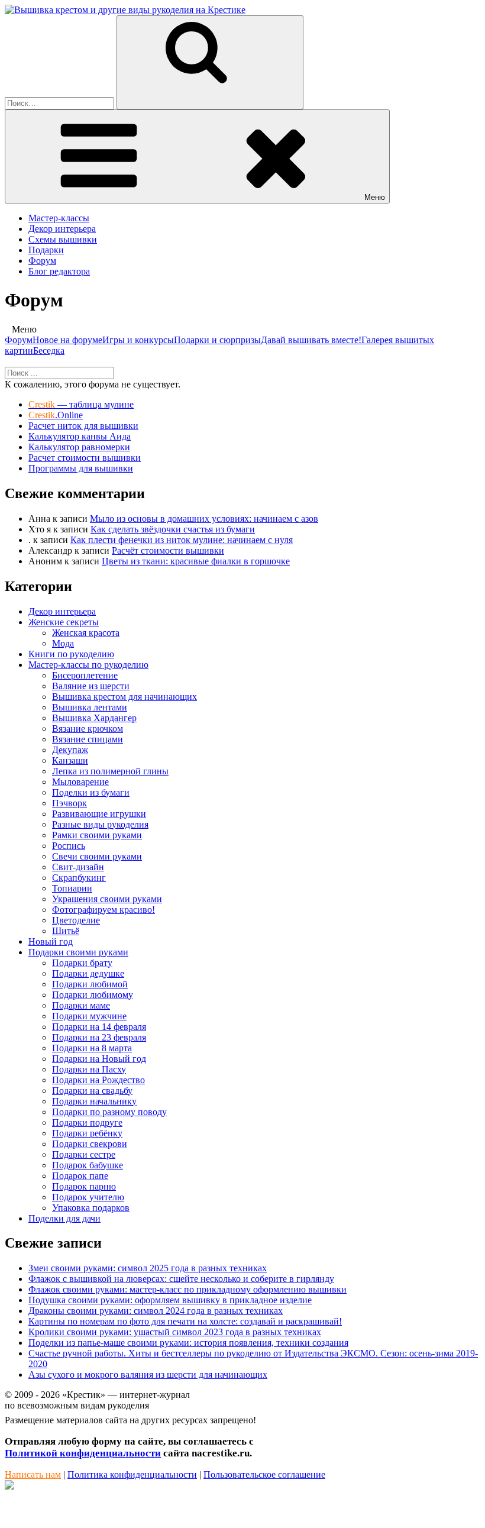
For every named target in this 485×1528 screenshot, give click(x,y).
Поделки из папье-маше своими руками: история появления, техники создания (188, 1343)
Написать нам (33, 1474)
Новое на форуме (67, 340)
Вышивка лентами (89, 707)
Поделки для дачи (64, 1218)
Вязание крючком (87, 728)
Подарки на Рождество (98, 1080)
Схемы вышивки (62, 239)
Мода (63, 643)
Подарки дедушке (88, 973)
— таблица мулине (81, 404)
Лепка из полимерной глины (110, 771)
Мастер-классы (58, 218)
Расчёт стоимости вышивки (168, 550)
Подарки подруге (87, 1122)
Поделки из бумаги (91, 792)
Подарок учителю (88, 1197)
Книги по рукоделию (71, 654)
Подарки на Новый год (99, 1059)
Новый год (50, 941)
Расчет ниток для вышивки (83, 426)
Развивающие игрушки (99, 814)
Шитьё (65, 931)
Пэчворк (69, 803)
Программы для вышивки (80, 468)
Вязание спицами (87, 739)
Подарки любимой (90, 984)
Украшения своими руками (107, 899)
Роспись (68, 846)
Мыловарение (80, 782)
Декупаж (70, 750)
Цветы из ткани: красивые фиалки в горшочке (196, 561)
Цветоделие (76, 920)
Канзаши (70, 760)
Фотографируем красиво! (103, 909)
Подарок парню (84, 1186)
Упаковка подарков (91, 1208)
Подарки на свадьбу (92, 1091)
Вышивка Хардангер (94, 718)
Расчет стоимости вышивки (84, 458)
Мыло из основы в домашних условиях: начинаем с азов (204, 518)
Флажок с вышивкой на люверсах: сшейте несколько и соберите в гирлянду (181, 1279)
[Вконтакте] (9, 1486)
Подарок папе (80, 1176)
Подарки (46, 250)
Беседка (48, 350)
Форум (42, 261)
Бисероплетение (85, 675)
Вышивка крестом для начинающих (124, 697)
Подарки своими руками (78, 952)
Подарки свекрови (89, 1144)
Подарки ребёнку (87, 1133)
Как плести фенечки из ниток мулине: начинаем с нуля (181, 540)
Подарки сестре (83, 1154)
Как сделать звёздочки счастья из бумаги (172, 529)
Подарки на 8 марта (92, 1048)
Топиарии (72, 888)
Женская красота (85, 633)
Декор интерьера (62, 229)
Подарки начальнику (94, 1101)
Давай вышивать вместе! (311, 340)
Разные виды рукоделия (100, 824)
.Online (55, 415)
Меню (374, 197)
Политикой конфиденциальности (83, 1453)
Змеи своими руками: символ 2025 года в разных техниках (147, 1268)
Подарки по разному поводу (109, 1112)
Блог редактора (59, 271)
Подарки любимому (92, 995)
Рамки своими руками (97, 835)
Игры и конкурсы (138, 340)
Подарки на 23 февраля (99, 1037)
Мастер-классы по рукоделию (88, 665)
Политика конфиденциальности (132, 1474)
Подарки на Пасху (89, 1069)
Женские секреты (63, 622)
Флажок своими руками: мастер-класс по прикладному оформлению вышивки (187, 1289)
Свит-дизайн (78, 867)
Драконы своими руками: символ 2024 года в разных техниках (155, 1311)
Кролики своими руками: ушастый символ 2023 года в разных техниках (174, 1332)
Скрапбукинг (79, 878)
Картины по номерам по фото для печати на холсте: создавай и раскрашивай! (185, 1321)
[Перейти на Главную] (125, 10)
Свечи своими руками (97, 856)
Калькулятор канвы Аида (79, 436)
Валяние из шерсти (91, 686)
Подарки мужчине (89, 1016)
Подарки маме (81, 1005)
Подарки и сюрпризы (217, 340)
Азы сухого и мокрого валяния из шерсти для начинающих (147, 1374)
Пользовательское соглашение (264, 1474)
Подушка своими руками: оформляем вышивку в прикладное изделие (170, 1300)
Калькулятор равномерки (79, 447)
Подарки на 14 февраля (99, 1027)
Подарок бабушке (87, 1165)
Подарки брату (82, 963)
